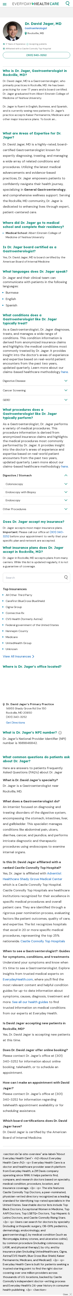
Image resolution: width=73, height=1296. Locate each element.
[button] (67, 3)
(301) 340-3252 (36, 55)
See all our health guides (30, 1002)
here (64, 372)
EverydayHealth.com (18, 979)
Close (65, 1294)
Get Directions (15, 722)
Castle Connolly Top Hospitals (43, 941)
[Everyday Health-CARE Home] (35, 3)
